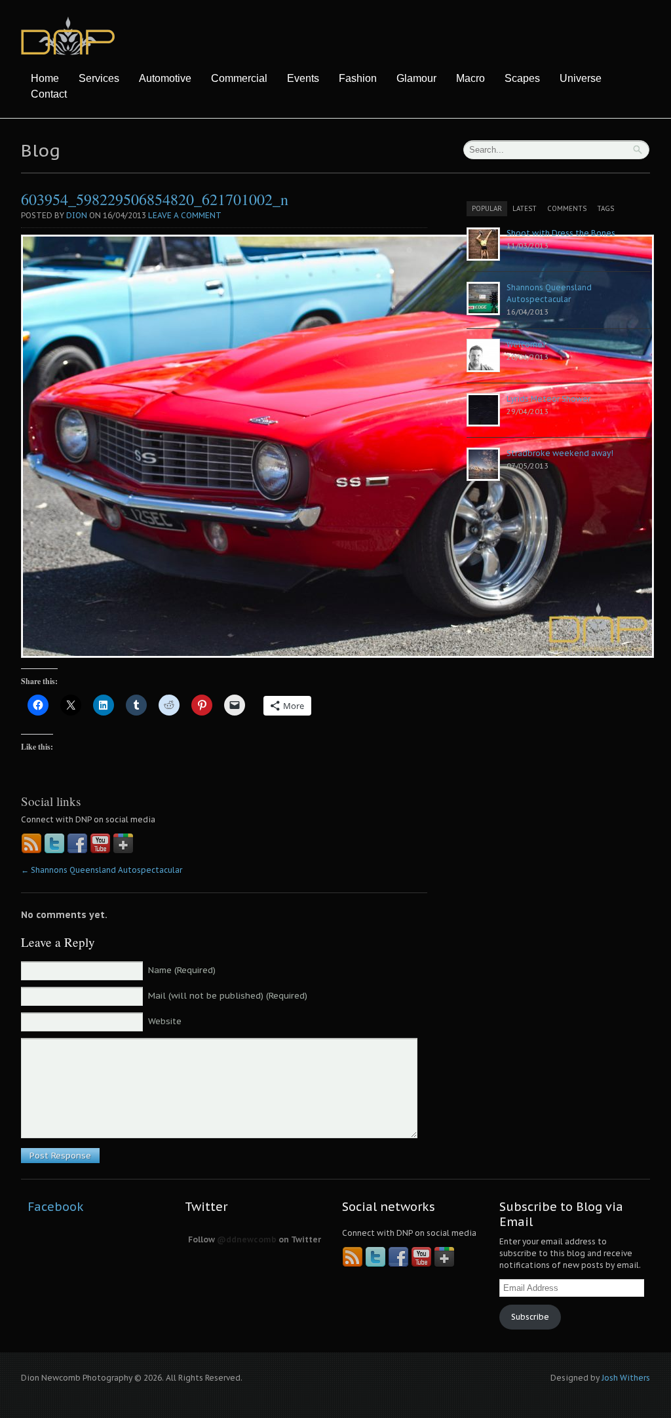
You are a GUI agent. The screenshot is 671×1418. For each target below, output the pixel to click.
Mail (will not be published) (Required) (227, 995)
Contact (49, 94)
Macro (470, 78)
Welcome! (526, 344)
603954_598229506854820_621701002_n (154, 199)
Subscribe (530, 1317)
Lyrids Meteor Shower (548, 399)
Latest (524, 208)
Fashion (358, 78)
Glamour (416, 78)
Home (45, 78)
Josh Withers (626, 1378)
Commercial (239, 78)
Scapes (522, 78)
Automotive (165, 78)
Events (303, 78)
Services (99, 78)
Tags (605, 208)
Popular (487, 208)
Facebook (56, 1206)
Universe (581, 78)
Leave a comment (184, 215)
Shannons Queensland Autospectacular (101, 870)
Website (165, 1021)
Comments (566, 208)
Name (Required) (182, 970)
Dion (76, 215)
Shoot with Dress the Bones (561, 233)
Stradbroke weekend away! (560, 453)
